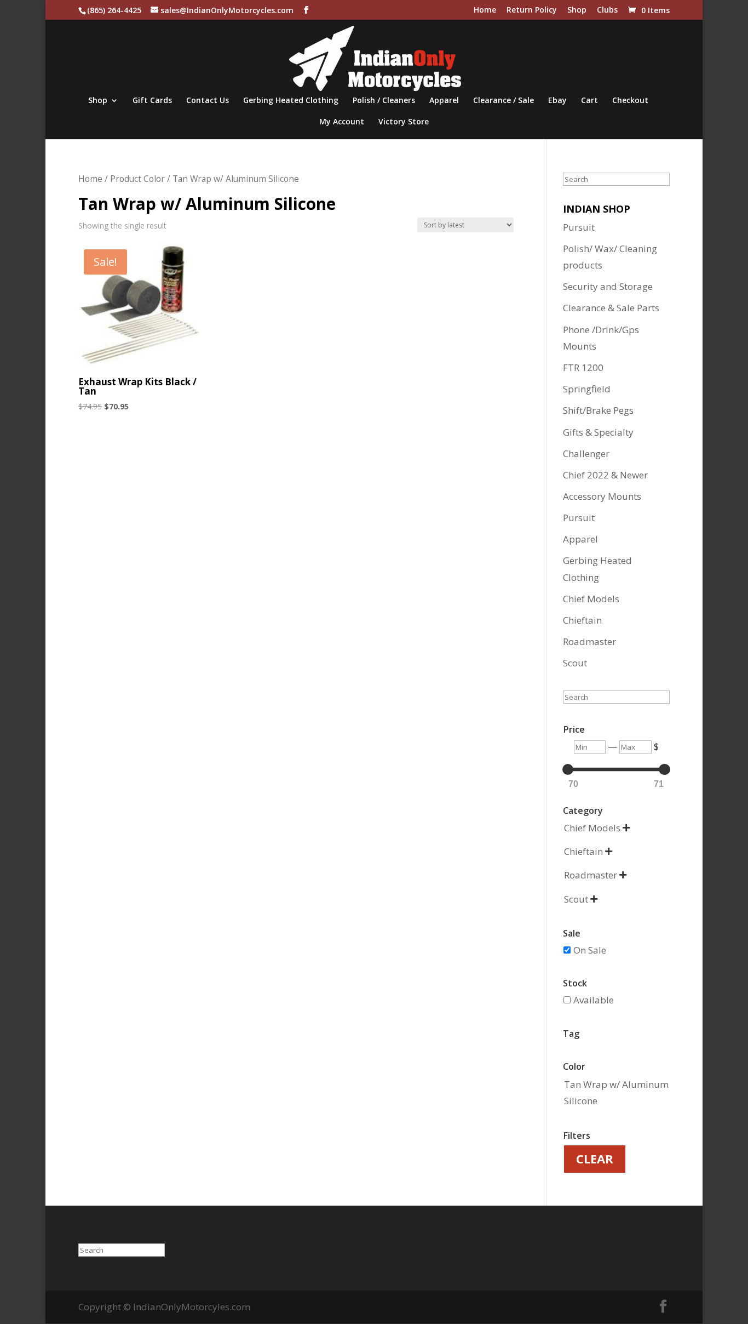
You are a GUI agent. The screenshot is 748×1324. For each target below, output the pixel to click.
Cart (589, 100)
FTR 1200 (583, 367)
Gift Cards (152, 100)
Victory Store (403, 122)
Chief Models (591, 598)
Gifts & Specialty (598, 432)
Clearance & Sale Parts (611, 307)
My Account (341, 122)
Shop (576, 10)
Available (593, 1000)
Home (485, 10)
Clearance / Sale (503, 100)
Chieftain (582, 620)
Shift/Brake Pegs (598, 410)
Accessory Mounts (602, 496)
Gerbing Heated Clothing (290, 100)
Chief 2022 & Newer (605, 475)
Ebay (557, 100)
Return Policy (532, 10)
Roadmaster (589, 641)
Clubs (607, 10)
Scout (575, 663)
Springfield (587, 389)
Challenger (586, 453)
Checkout (630, 100)
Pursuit (579, 227)
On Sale (589, 950)
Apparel (444, 100)
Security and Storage (608, 286)
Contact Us (207, 100)
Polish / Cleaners (384, 100)
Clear (594, 1158)
